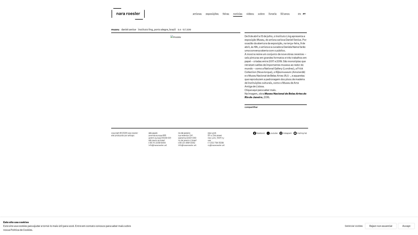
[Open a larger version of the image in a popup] (175, 37)
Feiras (226, 13)
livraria (272, 13)
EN (299, 14)
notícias (237, 13)
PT (304, 14)
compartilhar (251, 107)
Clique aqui (251, 90)
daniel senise (128, 29)
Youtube (274, 133)
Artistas (197, 13)
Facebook (261, 133)
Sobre (261, 13)
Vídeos (250, 13)
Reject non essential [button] (380, 226)
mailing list (302, 133)
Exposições (212, 13)
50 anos (285, 13)
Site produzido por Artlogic (122, 135)
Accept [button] (406, 226)
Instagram (287, 133)
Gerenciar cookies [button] (354, 226)
